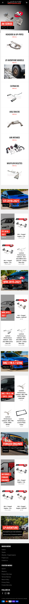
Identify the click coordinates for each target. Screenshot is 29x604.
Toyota (4, 552)
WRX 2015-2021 (12, 282)
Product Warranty (7, 585)
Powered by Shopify (22, 598)
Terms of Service (6, 577)
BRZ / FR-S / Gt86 (12, 363)
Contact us (5, 560)
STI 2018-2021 (11, 201)
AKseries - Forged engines (9, 555)
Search (4, 569)
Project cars (5, 558)
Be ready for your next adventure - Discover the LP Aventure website (12, 533)
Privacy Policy (6, 582)
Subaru (4, 550)
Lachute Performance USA (11, 598)
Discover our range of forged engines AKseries (13, 449)
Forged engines (12, 444)
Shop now (6, 205)
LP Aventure (10, 528)
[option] (14, 19)
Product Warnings (7, 574)
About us (4, 571)
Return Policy (5, 580)
